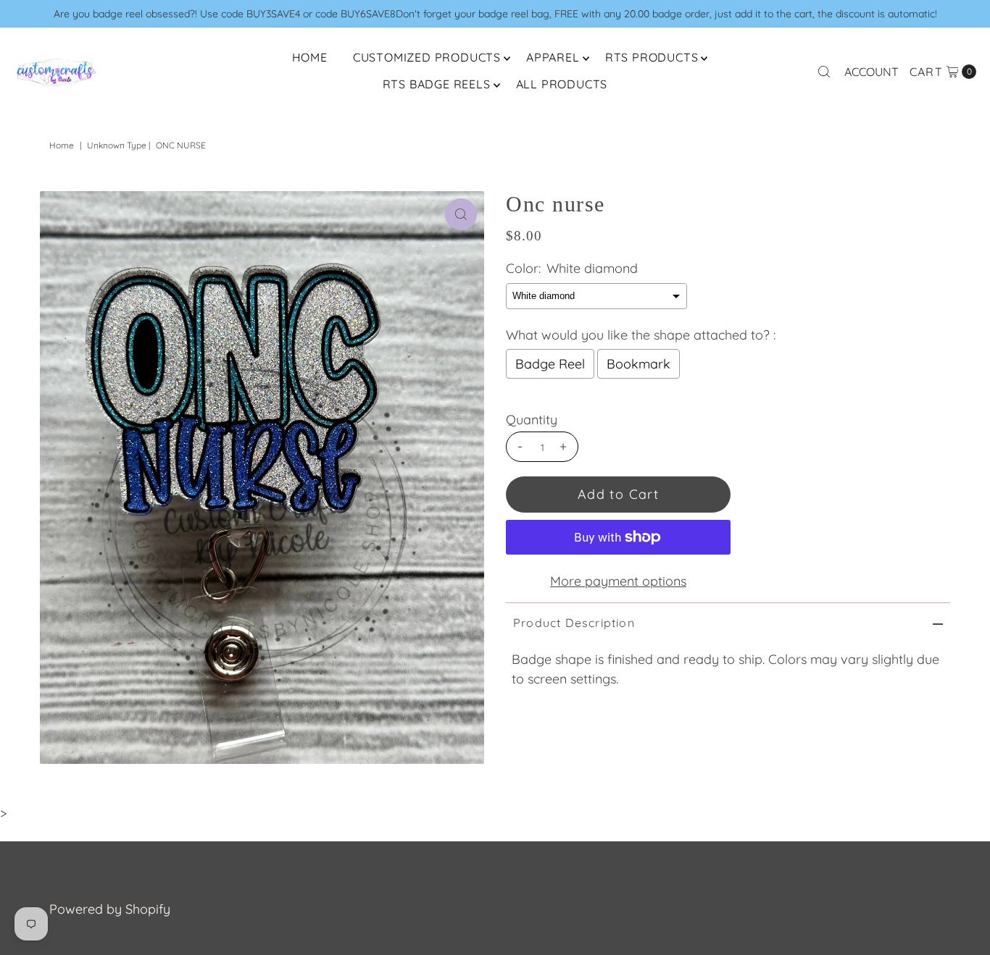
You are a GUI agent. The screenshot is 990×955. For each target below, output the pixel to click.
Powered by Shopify (109, 909)
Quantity (531, 420)
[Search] (824, 72)
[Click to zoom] (461, 214)
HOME (310, 57)
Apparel (553, 57)
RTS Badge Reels (437, 84)
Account (871, 71)
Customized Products (427, 57)
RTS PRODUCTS (652, 57)
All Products (562, 84)
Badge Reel (550, 364)
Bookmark (638, 364)
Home (61, 145)
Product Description (574, 622)
